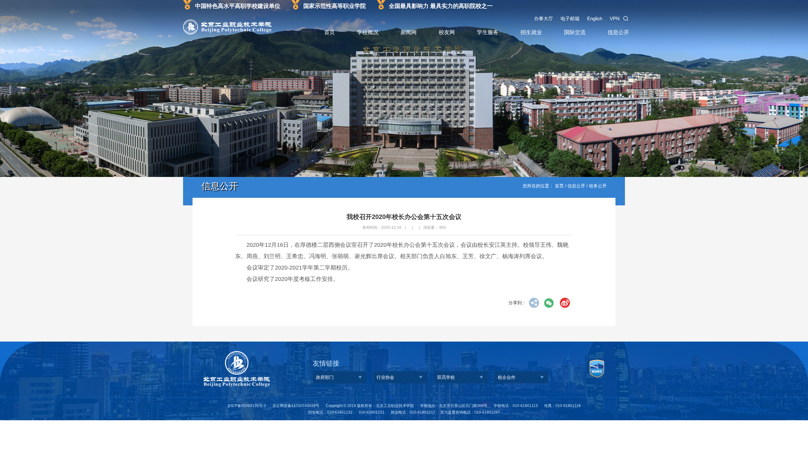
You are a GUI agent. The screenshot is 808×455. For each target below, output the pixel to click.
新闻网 (409, 32)
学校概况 (367, 32)
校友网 (447, 32)
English (594, 18)
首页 (329, 32)
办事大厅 (543, 18)
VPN (615, 18)
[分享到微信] (549, 303)
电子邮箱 (570, 18)
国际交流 (574, 32)
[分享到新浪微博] (565, 303)
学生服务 (487, 32)
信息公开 (618, 32)
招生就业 (531, 32)
